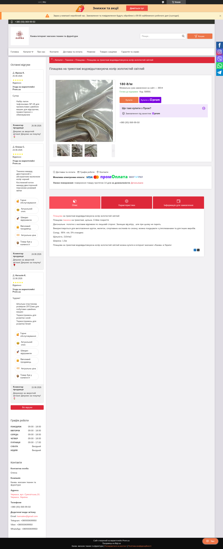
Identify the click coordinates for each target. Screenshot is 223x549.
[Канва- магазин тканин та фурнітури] (20, 36)
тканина (67, 220)
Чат (213, 541)
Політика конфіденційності (139, 546)
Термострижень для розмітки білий (26, 322)
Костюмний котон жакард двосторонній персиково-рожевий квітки (26, 186)
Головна (15, 52)
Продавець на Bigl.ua (111, 543)
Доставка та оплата (72, 52)
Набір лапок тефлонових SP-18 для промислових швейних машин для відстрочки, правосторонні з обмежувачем (27, 108)
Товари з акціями (108, 52)
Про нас (41, 52)
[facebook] (195, 250)
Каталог (27, 52)
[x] (198, 250)
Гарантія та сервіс (130, 52)
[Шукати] (183, 36)
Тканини (69, 60)
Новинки (91, 52)
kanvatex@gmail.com (27, 516)
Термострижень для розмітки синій (26, 316)
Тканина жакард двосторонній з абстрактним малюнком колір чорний (28, 175)
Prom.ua (126, 541)
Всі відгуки (27, 407)
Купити (129, 100)
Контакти (54, 52)
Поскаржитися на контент (116, 546)
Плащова (80, 60)
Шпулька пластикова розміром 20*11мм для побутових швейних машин (27, 308)
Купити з (145, 100)
